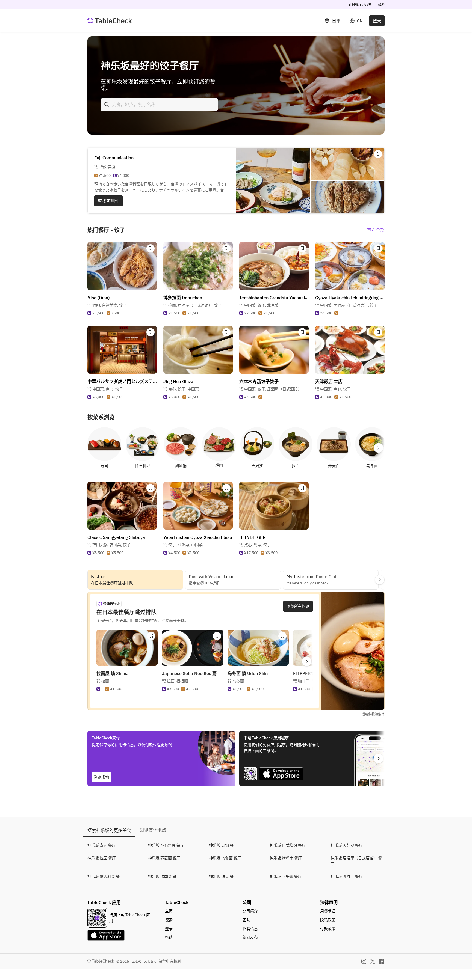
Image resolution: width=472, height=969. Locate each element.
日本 (336, 20)
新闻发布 (250, 937)
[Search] (107, 105)
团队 (246, 919)
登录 (377, 20)
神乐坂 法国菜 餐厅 (164, 876)
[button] (109, 305)
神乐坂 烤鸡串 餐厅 (286, 857)
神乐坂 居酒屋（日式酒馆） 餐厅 (356, 860)
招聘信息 (250, 928)
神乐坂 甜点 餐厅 (223, 876)
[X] (372, 961)
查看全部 (376, 230)
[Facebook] (381, 961)
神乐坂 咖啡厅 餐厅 (347, 876)
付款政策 (327, 928)
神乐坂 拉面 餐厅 (101, 857)
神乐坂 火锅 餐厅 (223, 845)
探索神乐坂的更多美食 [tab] (109, 830)
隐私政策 (327, 919)
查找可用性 (108, 201)
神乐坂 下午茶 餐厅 (286, 876)
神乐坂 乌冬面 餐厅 (225, 857)
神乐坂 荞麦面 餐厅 (164, 857)
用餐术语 (327, 911)
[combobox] (159, 104)
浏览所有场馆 (298, 606)
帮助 (381, 4)
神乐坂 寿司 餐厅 (101, 845)
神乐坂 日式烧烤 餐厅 (288, 845)
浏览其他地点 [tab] (153, 830)
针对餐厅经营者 (360, 4)
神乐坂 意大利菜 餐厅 (105, 876)
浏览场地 (101, 777)
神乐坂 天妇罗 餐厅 (347, 845)
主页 (169, 911)
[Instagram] (364, 961)
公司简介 (250, 911)
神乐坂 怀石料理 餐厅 (166, 845)
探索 (169, 919)
